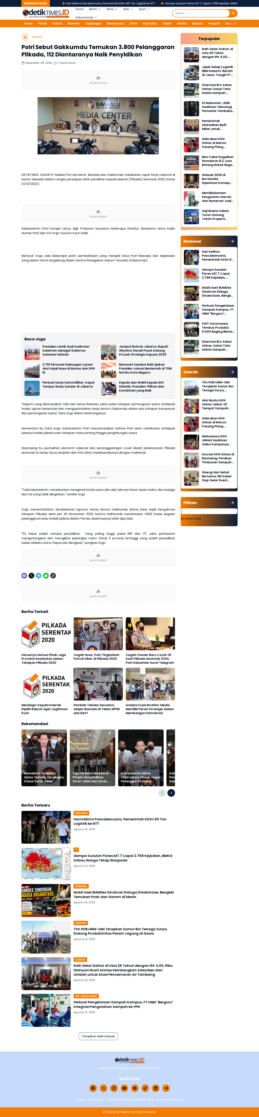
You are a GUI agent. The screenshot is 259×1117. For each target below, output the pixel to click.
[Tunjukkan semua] (232, 241)
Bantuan (81, 813)
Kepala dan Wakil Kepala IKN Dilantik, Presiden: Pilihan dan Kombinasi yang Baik (141, 386)
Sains (133, 23)
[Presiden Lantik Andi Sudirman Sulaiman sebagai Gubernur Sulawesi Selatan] (32, 352)
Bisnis (110, 9)
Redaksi (80, 1099)
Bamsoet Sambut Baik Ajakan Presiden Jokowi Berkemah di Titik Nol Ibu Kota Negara (145, 368)
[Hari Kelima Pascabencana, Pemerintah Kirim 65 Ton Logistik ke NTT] (46, 827)
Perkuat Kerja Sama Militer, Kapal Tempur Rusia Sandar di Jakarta (68, 385)
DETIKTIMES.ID (121, 1112)
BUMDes (81, 886)
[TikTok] (145, 1088)
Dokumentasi (84, 17)
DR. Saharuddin (86, 996)
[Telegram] (39, 575)
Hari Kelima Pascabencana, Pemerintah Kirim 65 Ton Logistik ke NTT (72, 3)
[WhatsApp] (46, 575)
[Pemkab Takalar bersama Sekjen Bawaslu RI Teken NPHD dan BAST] (98, 684)
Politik (42, 23)
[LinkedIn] (155, 1088)
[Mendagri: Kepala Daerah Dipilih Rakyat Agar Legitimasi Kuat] (46, 684)
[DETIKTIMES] (45, 13)
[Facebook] (24, 575)
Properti (214, 23)
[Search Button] (233, 13)
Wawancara (115, 23)
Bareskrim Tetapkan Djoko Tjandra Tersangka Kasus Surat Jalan (44, 777)
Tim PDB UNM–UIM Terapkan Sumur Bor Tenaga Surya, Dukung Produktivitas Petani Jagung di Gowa (121, 931)
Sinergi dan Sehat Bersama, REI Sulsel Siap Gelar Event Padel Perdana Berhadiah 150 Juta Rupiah (217, 476)
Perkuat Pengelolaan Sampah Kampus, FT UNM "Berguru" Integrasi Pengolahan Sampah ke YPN (123, 1004)
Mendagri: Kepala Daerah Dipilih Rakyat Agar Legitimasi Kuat (44, 709)
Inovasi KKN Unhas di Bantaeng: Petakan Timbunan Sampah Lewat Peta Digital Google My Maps (218, 458)
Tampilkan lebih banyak (98, 1036)
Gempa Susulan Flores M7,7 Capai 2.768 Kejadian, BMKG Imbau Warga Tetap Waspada (183, 3)
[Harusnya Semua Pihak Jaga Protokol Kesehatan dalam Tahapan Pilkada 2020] (46, 633)
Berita (93, 9)
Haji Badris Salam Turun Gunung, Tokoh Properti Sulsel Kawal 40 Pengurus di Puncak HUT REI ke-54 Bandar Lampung (217, 215)
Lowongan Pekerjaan (170, 1099)
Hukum (57, 23)
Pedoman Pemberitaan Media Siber (130, 1099)
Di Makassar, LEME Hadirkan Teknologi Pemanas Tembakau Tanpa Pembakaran (218, 107)
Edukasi (197, 23)
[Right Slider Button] (234, 23)
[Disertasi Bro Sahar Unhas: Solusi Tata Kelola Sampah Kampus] (191, 90)
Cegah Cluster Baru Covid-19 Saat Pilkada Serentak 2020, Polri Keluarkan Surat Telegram (150, 659)
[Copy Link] (53, 575)
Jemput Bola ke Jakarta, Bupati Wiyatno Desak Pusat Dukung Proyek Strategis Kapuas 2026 (143, 350)
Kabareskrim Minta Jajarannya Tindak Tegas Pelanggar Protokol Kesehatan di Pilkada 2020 (141, 777)
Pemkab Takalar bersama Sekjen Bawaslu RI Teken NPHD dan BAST (97, 709)
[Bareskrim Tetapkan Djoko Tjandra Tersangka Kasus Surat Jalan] (44, 757)
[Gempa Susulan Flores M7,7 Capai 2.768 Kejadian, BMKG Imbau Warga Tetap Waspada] (46, 863)
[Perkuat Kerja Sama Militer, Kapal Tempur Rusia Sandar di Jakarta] (32, 388)
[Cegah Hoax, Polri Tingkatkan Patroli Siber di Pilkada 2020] (98, 633)
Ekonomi (73, 23)
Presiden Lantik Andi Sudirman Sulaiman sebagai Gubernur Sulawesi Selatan (65, 350)
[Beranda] (25, 37)
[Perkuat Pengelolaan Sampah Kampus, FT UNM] (46, 1010)
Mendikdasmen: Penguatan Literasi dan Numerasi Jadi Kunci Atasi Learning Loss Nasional (217, 197)
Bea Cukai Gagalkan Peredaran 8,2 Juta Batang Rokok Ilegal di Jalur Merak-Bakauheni (217, 161)
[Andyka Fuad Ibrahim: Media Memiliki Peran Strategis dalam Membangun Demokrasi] (150, 684)
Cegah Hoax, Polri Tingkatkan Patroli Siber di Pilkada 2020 (96, 657)
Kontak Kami (96, 1099)
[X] (31, 575)
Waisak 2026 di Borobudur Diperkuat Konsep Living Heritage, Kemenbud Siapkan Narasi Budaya (217, 179)
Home (80, 9)
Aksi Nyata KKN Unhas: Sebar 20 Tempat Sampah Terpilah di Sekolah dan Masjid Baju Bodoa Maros (216, 404)
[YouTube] (124, 1088)
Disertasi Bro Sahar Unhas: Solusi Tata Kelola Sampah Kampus (217, 89)
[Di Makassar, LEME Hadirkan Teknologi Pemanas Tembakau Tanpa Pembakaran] (191, 108)
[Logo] (129, 1060)
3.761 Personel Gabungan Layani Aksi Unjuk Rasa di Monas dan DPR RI (68, 368)
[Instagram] (114, 1088)
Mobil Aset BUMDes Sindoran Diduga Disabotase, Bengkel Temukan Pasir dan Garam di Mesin (124, 894)
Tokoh (167, 23)
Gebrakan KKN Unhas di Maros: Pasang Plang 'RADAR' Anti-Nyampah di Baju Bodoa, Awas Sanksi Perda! (217, 143)
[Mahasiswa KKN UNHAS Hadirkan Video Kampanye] (191, 442)
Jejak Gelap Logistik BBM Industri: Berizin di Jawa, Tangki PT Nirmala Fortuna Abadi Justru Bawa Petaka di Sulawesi (217, 71)
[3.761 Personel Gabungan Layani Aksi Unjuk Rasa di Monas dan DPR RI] (32, 370)
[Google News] (135, 1088)
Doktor (80, 959)
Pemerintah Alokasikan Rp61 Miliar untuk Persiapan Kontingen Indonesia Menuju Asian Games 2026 (218, 125)
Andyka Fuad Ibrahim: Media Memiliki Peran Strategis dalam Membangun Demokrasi (150, 709)
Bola (126, 9)
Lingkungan (93, 23)
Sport (142, 9)
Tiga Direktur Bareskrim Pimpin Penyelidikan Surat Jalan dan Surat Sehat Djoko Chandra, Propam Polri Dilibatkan (91, 777)
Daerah (80, 923)
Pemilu (181, 23)
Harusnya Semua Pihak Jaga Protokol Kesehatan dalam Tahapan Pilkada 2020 (43, 659)
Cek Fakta (150, 23)
